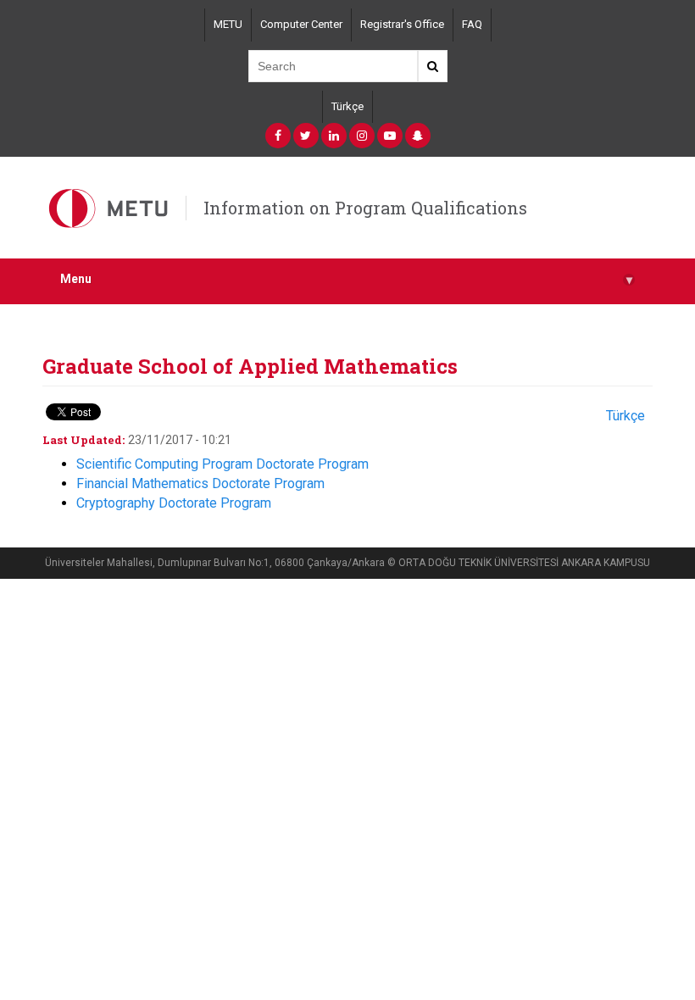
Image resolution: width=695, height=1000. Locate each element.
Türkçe (347, 106)
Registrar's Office (402, 24)
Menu (346, 279)
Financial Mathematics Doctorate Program (200, 483)
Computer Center (301, 24)
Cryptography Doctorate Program (173, 503)
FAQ (472, 24)
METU (228, 24)
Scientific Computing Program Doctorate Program (222, 464)
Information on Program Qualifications (365, 208)
